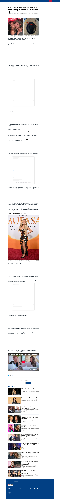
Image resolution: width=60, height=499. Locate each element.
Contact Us (20, 488)
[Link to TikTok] (35, 488)
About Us (9, 488)
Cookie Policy (9, 492)
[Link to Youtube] (34, 488)
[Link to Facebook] (30, 488)
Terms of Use (9, 493)
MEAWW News (9, 481)
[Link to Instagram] (31, 488)
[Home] (11, 1)
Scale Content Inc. (16, 481)
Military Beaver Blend (12, 135)
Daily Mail (15, 129)
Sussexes (17, 206)
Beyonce (9, 39)
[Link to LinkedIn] (37, 488)
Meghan (17, 66)
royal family (12, 315)
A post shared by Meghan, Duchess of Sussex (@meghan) (23, 182)
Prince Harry (20, 38)
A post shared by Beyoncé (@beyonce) (23, 104)
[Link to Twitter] (33, 488)
